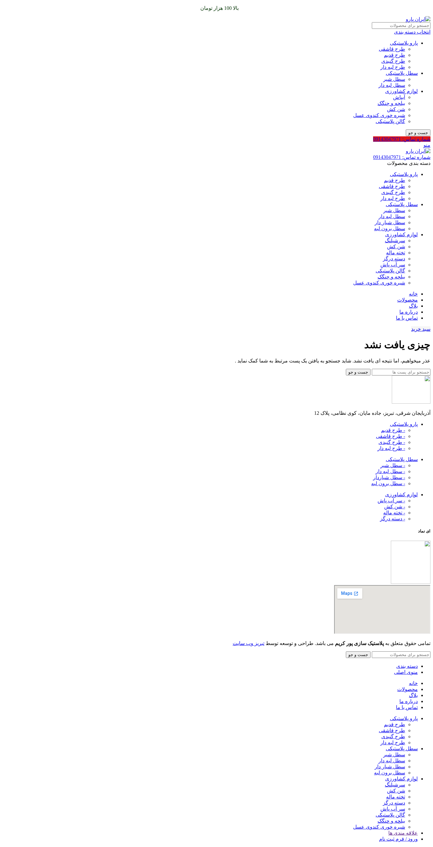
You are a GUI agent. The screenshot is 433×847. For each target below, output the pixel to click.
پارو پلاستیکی (404, 43)
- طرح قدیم (393, 430)
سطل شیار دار (390, 222)
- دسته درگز (392, 518)
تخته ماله (395, 252)
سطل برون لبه (389, 228)
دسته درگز (394, 258)
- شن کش (394, 506)
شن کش (396, 109)
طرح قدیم (394, 55)
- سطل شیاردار (389, 477)
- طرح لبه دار (391, 448)
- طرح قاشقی (390, 436)
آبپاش (399, 97)
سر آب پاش (392, 264)
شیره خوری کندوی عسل (379, 115)
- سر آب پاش (391, 500)
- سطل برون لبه (388, 483)
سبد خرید (420, 329)
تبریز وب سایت (248, 643)
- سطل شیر (392, 465)
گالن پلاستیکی (390, 121)
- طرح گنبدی (391, 442)
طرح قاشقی (392, 49)
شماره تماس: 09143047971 (401, 139)
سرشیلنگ (395, 240)
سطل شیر (394, 79)
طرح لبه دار (392, 67)
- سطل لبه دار (390, 471)
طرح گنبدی (393, 61)
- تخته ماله (394, 512)
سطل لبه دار (391, 85)
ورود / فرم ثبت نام (398, 839)
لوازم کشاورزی (401, 91)
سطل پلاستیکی (402, 73)
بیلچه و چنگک (391, 103)
